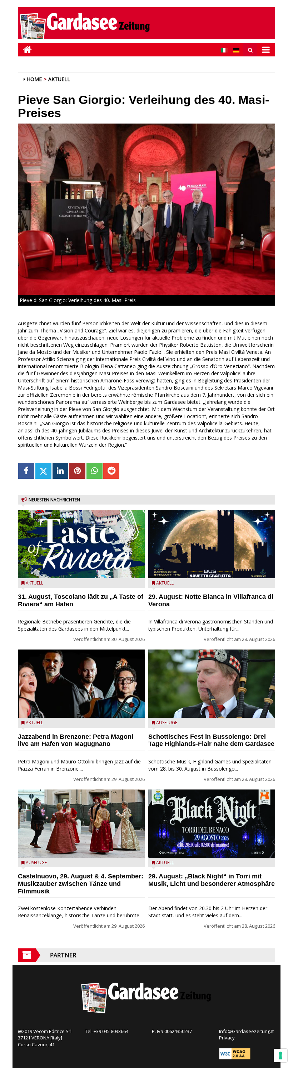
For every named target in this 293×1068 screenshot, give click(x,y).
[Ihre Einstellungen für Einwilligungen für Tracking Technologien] (280, 1055)
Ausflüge (36, 862)
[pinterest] (77, 471)
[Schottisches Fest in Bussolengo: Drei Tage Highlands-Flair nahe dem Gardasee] (211, 684)
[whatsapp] (94, 471)
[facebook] (26, 471)
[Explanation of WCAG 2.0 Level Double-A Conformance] (234, 1053)
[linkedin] (61, 471)
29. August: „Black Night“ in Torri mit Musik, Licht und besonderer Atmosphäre (211, 880)
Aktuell (59, 79)
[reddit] (111, 471)
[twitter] (43, 471)
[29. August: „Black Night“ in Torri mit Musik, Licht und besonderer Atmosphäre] (211, 823)
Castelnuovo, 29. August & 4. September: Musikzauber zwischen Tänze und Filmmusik (80, 884)
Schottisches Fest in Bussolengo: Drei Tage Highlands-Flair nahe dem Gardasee (211, 740)
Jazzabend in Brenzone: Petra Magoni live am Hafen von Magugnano (75, 740)
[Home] (25, 49)
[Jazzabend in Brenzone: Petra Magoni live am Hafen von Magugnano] (81, 684)
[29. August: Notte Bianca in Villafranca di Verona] (211, 544)
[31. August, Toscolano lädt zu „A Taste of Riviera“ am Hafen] (81, 544)
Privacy (227, 1037)
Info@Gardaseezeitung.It (246, 1031)
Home (34, 79)
